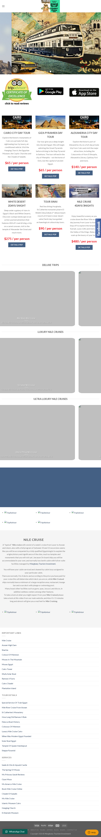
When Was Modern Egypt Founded (16, 736)
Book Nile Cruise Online (12, 789)
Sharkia (5, 650)
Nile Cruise (6, 640)
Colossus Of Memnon (11, 726)
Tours (42, 830)
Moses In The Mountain (12, 659)
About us (34, 830)
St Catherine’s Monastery (12, 712)
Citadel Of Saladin (9, 794)
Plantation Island (9, 688)
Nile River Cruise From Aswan (14, 707)
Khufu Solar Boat (9, 674)
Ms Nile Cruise (8, 798)
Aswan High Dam (9, 645)
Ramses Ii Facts (8, 678)
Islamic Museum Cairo (11, 803)
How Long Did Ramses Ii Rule (14, 717)
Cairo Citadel (7, 683)
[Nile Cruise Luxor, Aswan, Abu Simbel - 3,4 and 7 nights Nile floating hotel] (50, 6)
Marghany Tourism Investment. (42, 564)
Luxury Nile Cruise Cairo (12, 731)
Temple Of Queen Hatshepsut (14, 746)
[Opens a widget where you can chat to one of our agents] (92, 833)
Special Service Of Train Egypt (14, 702)
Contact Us (72, 830)
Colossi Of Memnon (10, 654)
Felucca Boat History (11, 722)
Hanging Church (9, 808)
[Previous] (5, 43)
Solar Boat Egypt (9, 741)
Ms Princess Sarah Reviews (13, 774)
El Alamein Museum (10, 813)
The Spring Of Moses (11, 770)
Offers (50, 830)
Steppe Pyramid (8, 750)
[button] (14, 831)
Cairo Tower (7, 669)
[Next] (96, 43)
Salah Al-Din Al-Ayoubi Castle (14, 765)
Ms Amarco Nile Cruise (12, 784)
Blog (56, 830)
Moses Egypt (7, 664)
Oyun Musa (7, 779)
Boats (62, 830)
